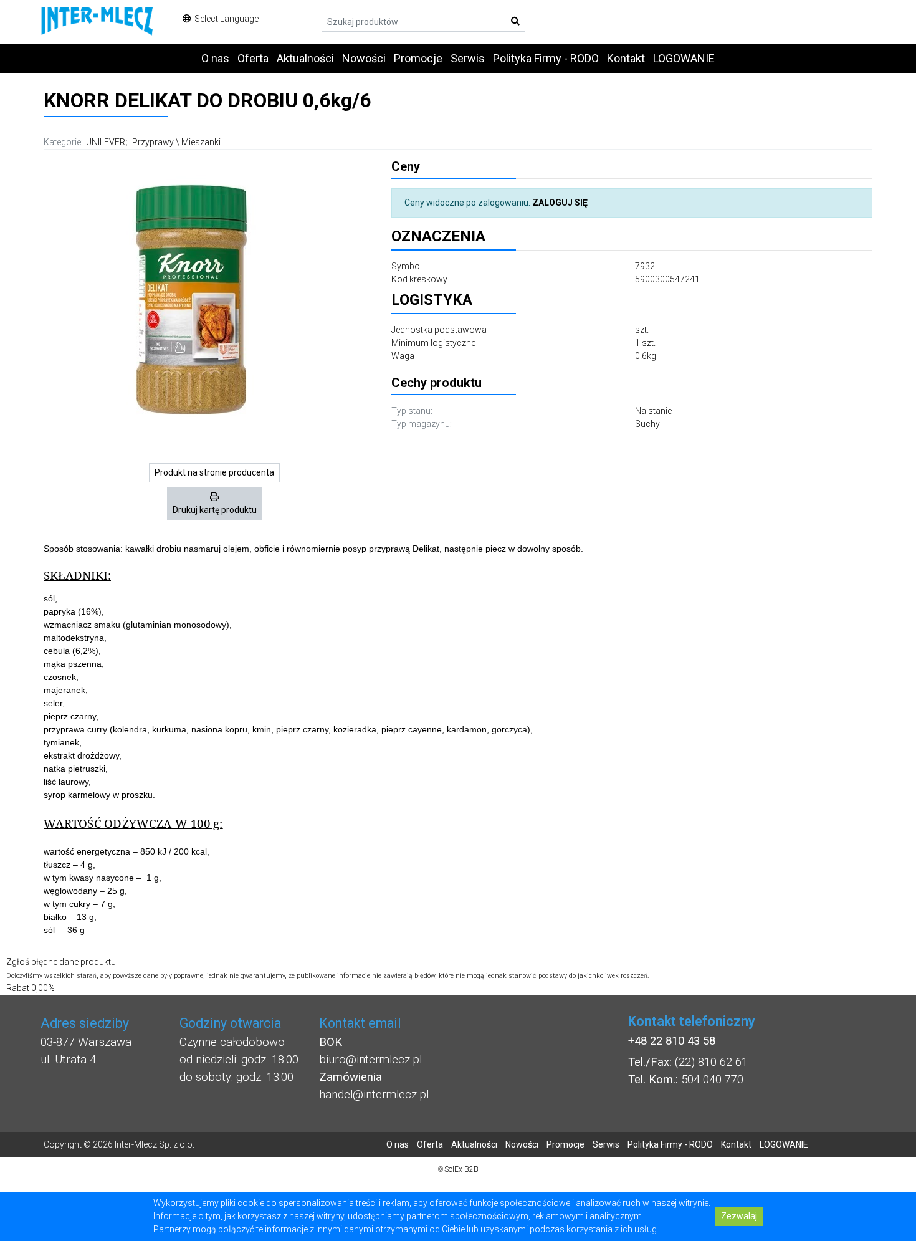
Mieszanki (201, 142)
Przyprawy (153, 142)
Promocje (418, 58)
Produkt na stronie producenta (214, 472)
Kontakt (626, 58)
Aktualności (305, 58)
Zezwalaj (739, 1216)
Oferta (253, 58)
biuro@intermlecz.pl (370, 1059)
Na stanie (653, 411)
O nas (215, 58)
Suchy (647, 424)
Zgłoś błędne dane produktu (61, 962)
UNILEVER (105, 142)
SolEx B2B (461, 1169)
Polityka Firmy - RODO (546, 58)
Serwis (468, 58)
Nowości (364, 58)
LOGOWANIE (684, 58)
